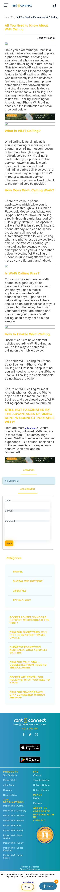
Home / (7, 17)
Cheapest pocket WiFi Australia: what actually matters (28, 650)
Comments (28, 470)
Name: (8, 500)
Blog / (13, 17)
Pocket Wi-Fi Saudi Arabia (12, 836)
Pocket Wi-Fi (9, 780)
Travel (18, 571)
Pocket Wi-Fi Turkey (13, 843)
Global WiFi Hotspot (28, 581)
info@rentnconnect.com (30, 724)
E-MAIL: (9, 510)
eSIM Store (9, 785)
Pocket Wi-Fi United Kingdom (13, 849)
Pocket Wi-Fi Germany (14, 810)
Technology (22, 600)
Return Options (41, 790)
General (37, 775)
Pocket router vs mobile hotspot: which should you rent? (29, 620)
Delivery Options (41, 785)
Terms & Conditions (30, 869)
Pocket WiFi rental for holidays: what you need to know (30, 680)
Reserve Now (10, 795)
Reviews (7, 790)
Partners (37, 803)
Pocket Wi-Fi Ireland (13, 820)
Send (9, 543)
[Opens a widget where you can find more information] (48, 886)
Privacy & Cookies (30, 866)
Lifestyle (19, 590)
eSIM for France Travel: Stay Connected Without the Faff (27, 695)
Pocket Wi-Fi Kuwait (13, 830)
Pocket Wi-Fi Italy (12, 825)
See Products (10, 775)
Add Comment (27, 489)
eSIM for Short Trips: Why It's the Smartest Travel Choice (28, 635)
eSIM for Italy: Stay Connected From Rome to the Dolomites (28, 665)
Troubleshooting (41, 780)
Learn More (28, 882)
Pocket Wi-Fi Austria (13, 805)
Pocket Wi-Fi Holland (13, 815)
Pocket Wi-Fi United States (13, 856)
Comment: (10, 521)
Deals (36, 798)
